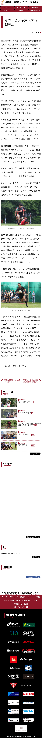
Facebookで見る (33, 577)
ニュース (7, 7)
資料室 (21, 10)
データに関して (27, 600)
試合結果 (35, 7)
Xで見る (36, 557)
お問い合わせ (34, 10)
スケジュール (21, 7)
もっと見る (35, 454)
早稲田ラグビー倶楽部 (21, 604)
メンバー (7, 10)
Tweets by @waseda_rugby (11, 553)
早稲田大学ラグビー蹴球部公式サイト (21, 593)
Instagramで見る (33, 537)
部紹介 (18, 600)
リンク (36, 600)
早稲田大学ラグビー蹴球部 (21, 2)
